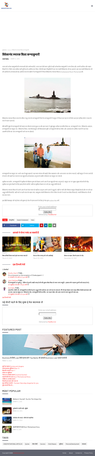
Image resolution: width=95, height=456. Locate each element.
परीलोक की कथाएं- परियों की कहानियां (23, 418)
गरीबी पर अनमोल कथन (8, 379)
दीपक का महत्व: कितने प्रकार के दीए (74, 255)
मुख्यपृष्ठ (4, 50)
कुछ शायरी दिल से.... (8, 385)
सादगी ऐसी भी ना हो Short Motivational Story (16, 377)
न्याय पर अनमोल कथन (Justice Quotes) (14, 375)
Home (64, 453)
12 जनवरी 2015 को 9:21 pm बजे (18, 277)
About (71, 453)
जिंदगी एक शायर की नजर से (10, 381)
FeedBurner (52, 214)
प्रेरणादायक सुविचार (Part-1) (10, 368)
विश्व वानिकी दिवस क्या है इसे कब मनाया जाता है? (15, 255)
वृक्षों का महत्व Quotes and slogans (13, 366)
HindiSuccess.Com (18, 453)
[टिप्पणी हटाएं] (28, 277)
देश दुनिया (11, 220)
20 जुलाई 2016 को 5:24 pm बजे (18, 294)
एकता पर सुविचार (7, 373)
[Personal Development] (47, 344)
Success (42, 444)
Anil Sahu (5, 59)
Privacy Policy (88, 453)
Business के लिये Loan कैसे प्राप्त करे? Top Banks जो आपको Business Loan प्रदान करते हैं (34, 358)
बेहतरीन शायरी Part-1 (8, 370)
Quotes (27, 444)
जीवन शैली (34, 444)
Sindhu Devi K (13, 273)
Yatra (9, 50)
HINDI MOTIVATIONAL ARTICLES (12, 444)
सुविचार (61, 444)
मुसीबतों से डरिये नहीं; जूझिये (20, 408)
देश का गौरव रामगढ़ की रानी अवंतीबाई (43, 255)
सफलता (84, 444)
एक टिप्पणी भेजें (6, 297)
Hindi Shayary (52, 444)
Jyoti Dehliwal (13, 280)
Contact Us (79, 453)
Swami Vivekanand (22, 220)
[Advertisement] (47, 29)
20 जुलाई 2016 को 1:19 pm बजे (17, 285)
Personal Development (72, 444)
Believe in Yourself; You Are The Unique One (27, 399)
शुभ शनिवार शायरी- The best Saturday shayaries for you (20, 383)
